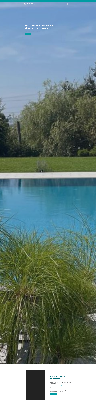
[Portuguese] (71, 5)
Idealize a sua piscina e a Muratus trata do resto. (39, 27)
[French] (70, 5)
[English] (69, 5)
